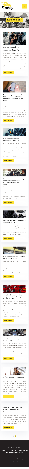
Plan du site (14, 468)
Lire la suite (8, 72)
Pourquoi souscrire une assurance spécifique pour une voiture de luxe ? (13, 49)
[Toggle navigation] (24, 6)
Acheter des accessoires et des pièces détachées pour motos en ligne (13, 296)
